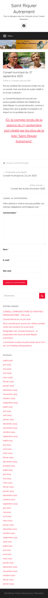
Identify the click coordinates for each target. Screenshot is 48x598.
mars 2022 (7, 520)
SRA (29, 81)
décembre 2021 (10, 529)
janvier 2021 (8, 563)
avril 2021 (7, 554)
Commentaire (10, 213)
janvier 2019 (8, 584)
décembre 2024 (10, 424)
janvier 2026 (8, 386)
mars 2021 (7, 558)
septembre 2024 (10, 436)
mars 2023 (7, 483)
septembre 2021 (10, 537)
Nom (6, 249)
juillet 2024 (8, 440)
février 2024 (8, 457)
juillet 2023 (8, 470)
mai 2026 (7, 369)
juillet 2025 (8, 407)
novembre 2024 (10, 428)
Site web (7, 271)
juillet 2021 (7, 546)
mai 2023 (7, 478)
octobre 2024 (9, 432)
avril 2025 (7, 415)
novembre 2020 (10, 571)
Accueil (9, 163)
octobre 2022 (9, 499)
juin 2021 (7, 550)
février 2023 (8, 487)
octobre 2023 (9, 466)
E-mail (6, 260)
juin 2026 (7, 365)
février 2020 (8, 580)
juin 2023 (7, 474)
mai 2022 (7, 512)
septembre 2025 (10, 403)
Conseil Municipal (21, 163)
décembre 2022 (10, 495)
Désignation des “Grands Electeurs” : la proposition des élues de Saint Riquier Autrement (20, 334)
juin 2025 (7, 411)
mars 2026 (8, 377)
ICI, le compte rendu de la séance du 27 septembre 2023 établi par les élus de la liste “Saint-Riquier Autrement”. (24, 130)
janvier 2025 (8, 419)
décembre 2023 (10, 461)
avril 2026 (7, 373)
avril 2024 (7, 449)
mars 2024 (7, 453)
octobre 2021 (9, 533)
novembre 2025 (10, 394)
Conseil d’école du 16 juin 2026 (17, 319)
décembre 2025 (10, 390)
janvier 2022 (8, 525)
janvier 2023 (8, 491)
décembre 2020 (10, 567)
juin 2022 (7, 508)
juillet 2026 (8, 360)
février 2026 (8, 381)
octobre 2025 (9, 398)
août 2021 (7, 542)
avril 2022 (7, 516)
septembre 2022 (10, 504)
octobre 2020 (9, 575)
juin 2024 (7, 445)
